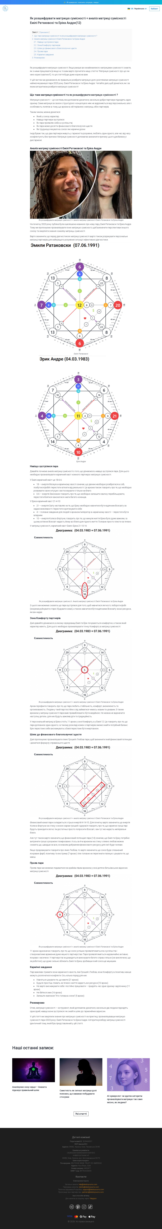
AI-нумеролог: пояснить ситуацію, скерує (83, 2)
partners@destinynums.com (93, 1192)
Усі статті (81, 1113)
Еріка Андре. (89, 83)
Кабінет (154, 9)
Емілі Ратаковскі (72, 83)
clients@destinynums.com (89, 1187)
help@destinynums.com (88, 1184)
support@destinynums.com (93, 1190)
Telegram (93, 1199)
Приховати (44, 32)
